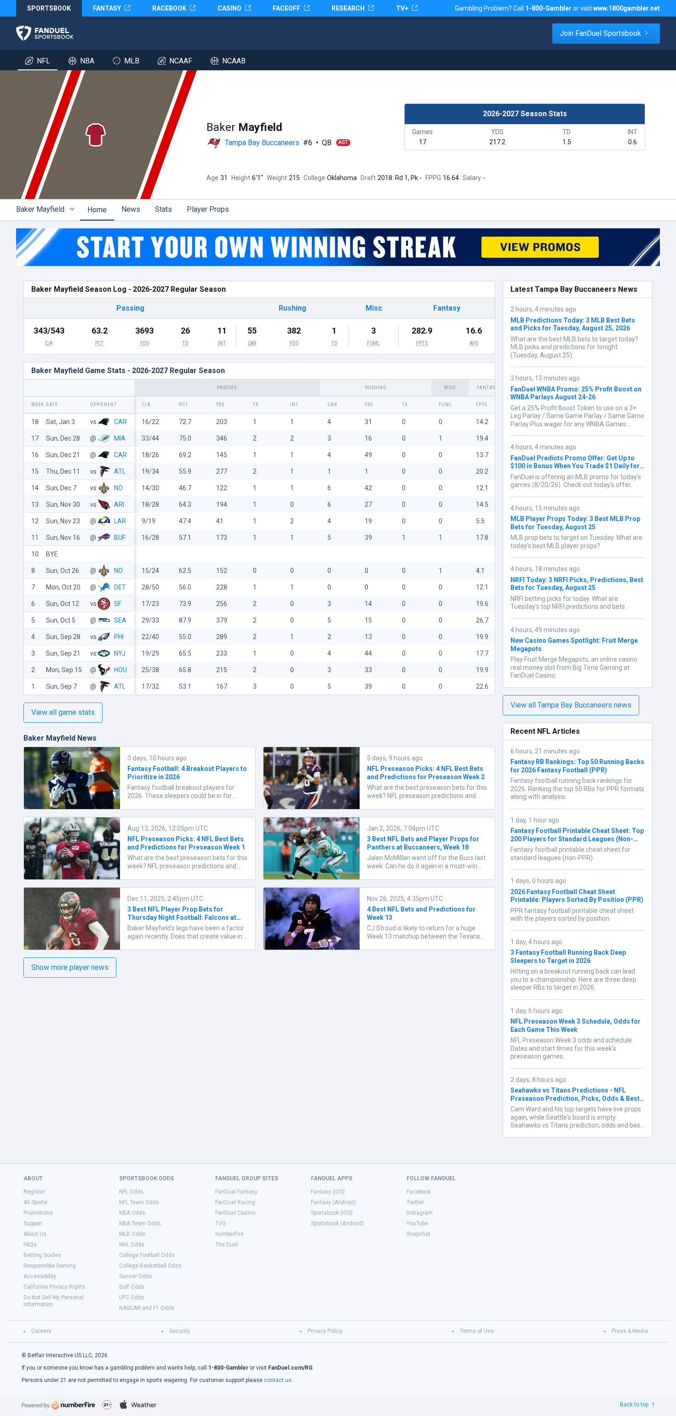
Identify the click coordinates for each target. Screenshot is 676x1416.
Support (32, 1223)
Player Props (208, 209)
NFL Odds (131, 1192)
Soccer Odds (135, 1276)
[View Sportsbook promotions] (338, 247)
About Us (34, 1234)
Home (97, 209)
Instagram (420, 1213)
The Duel (226, 1244)
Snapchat (418, 1234)
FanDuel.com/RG (290, 1368)
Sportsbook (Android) (337, 1223)
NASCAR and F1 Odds (146, 1308)
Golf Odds (131, 1287)
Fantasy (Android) (333, 1202)
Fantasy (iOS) (328, 1192)
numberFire (229, 1234)
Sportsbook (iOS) (332, 1213)
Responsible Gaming (49, 1266)
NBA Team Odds (140, 1223)
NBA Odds (132, 1213)
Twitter (415, 1202)
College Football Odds (147, 1255)
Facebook (419, 1192)
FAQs (30, 1244)
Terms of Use (477, 1331)
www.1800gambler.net (626, 8)
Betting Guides (42, 1255)
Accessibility (39, 1276)
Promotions (38, 1213)
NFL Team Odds (139, 1202)
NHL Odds (131, 1244)
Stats (163, 209)
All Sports (35, 1202)
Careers (41, 1331)
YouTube (417, 1223)
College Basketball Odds (150, 1266)
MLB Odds (132, 1234)
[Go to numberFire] (58, 1405)
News (130, 209)
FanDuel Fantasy (236, 1192)
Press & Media (630, 1331)
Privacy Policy (325, 1331)
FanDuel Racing (235, 1202)
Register (34, 1192)
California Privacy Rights (54, 1287)
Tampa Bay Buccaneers (262, 142)
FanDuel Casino (235, 1213)
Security (179, 1331)
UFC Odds (131, 1297)
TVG (220, 1223)
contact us (278, 1380)
